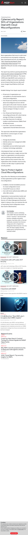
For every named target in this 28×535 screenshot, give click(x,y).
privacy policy (21, 529)
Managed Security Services (9, 257)
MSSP (2, 313)
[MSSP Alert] (8, 3)
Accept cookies (14, 533)
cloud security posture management (11, 74)
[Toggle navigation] (25, 3)
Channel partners (6, 17)
